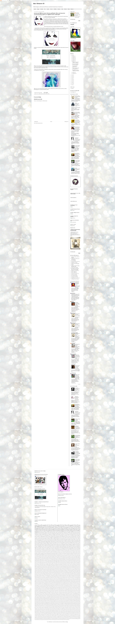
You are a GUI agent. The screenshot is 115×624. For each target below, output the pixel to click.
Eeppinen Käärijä (54, 554)
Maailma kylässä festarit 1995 (50, 571)
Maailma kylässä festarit (44, 571)
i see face (57, 600)
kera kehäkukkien (52, 604)
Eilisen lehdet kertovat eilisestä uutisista (74, 554)
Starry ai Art (57, 586)
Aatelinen (79, 551)
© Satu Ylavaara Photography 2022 (50, 537)
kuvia (49, 606)
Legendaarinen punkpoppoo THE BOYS (50, 569)
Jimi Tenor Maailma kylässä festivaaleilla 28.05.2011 (40, 562)
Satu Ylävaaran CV (38, 3)
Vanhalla (71, 593)
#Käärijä (68, 549)
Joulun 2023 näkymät (60, 562)
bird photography (47, 535)
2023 (72, 76)
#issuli (76, 550)
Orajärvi (57, 541)
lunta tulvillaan (62, 607)
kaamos (40, 532)
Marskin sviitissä (58, 572)
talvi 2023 (71, 614)
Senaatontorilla (45, 585)
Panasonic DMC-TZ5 (42, 578)
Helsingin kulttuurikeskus (46, 558)
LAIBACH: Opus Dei (64, 568)
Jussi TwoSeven (58, 563)
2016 (72, 84)
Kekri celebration (63, 565)
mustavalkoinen (66, 528)
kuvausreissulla (46, 606)
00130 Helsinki (55, 551)
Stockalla (67, 586)
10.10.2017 (58, 551)
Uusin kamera (78, 543)
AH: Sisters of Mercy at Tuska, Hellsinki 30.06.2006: (77, 146)
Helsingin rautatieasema (65, 558)
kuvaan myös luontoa (43, 606)
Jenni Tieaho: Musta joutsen (61, 561)
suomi (47, 527)
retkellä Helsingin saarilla (69, 611)
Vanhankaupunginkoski (75, 593)
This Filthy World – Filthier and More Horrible (59, 590)
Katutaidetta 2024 (40, 565)
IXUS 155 (43, 539)
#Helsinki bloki (73, 343)
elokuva (49, 597)
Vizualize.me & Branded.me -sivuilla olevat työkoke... (75, 62)
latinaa (74, 606)
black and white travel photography (61, 544)
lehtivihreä (76, 606)
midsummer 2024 (78, 608)
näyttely (47, 536)
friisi (79, 597)
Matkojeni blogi (73, 364)
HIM (76, 556)
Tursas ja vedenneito (65, 591)
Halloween (52, 538)
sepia (68, 612)
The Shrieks (67, 589)
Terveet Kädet (40, 589)
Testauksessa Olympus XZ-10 (44, 589)
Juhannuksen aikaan (51, 539)
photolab (75, 546)
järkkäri (62, 528)
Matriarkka (65, 572)
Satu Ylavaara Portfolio (76, 583)
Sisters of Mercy (58, 585)
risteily (37, 612)
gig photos (63, 535)
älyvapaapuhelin (67, 619)
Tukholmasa (47, 591)
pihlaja (35, 547)
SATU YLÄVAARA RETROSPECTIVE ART (71, 534)
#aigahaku (36, 550)
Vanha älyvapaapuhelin (67, 593)
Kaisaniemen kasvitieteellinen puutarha (68, 563)
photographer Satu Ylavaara (69, 527)
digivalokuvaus (41, 597)
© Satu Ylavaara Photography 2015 (51, 529)
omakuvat (44, 93)
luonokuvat (74, 607)
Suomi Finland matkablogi (74, 332)
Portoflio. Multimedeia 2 (74, 272)
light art (35, 607)
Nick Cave (41, 575)
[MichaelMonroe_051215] (61, 498)
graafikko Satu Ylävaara (65, 598)
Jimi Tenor (70, 561)
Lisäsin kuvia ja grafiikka (71, 569)
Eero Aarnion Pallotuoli (67, 554)
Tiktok (36, 535)
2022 (72, 77)
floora (76, 544)
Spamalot (39, 586)
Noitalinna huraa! (41, 576)
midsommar (67, 608)
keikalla (43, 532)
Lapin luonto (55, 540)
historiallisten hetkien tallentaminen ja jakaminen (73, 599)
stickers (60, 613)
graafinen (69, 598)
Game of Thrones (42, 556)
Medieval (68, 572)
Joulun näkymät (65, 562)
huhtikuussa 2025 (49, 600)
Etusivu (51, 121)
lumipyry (54, 607)
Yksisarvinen (49, 544)
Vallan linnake (40, 593)
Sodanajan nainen (68, 585)
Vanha (63, 593)
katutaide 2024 (39, 603)
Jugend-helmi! (72, 562)
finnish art (70, 597)
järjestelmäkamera (37, 529)
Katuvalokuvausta (44, 565)
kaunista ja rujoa (59, 603)
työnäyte (48, 93)
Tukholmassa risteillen (52, 591)
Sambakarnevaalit (36, 583)
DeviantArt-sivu (78, 553)
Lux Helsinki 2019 (68, 570)
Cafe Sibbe (60, 553)
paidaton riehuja (66, 546)
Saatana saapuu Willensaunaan (64, 582)
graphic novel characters (46, 599)
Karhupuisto (74, 564)
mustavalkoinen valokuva (54, 532)
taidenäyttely (57, 536)
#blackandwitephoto (39, 550)
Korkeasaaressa (46, 534)
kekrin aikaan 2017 (48, 604)
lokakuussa (43, 607)
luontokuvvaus (44, 529)
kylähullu (56, 606)
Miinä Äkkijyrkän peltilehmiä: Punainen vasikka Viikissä (77, 154)
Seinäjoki (42, 543)
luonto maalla (39, 608)
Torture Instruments (44, 591)
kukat (64, 605)
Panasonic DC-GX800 (37, 578)
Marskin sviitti (62, 572)
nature (70, 528)
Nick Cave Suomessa (67, 575)
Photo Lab (55, 579)
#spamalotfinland (56, 537)
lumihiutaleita (50, 607)
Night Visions (70, 575)
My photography (43, 541)
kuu (48, 532)
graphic (76, 598)
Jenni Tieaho (47, 539)
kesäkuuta (73, 58)
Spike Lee (45, 586)
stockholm (68, 532)
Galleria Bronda (38, 556)
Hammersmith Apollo (51, 557)
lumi (50, 532)
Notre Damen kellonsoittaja (62, 576)
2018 (72, 82)
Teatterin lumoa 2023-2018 (74, 276)
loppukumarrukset (46, 607)
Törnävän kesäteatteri (40, 535)
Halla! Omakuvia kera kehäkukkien (38, 557)
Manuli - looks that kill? (49, 572)
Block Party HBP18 (47, 553)
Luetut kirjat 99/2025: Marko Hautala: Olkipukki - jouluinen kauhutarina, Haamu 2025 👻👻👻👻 (75, 304)
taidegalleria (58, 614)
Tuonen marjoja (58, 591)
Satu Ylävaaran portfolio (65, 584)
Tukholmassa (62, 543)
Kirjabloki (72, 301)
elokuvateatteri (52, 597)
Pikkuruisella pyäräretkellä (76, 579)
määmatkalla (57, 546)
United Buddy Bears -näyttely (50, 592)
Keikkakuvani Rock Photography (75, 263)
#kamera (35, 551)
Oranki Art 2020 (67, 541)
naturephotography (61, 546)
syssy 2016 (50, 614)
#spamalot (49, 551)
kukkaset (79, 535)
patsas (72, 546)
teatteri (67, 536)
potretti (43, 611)
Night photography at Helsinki (49, 541)
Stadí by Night (51, 586)
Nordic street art (45, 576)
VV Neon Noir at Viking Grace (74, 592)
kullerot (68, 605)
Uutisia (66, 592)
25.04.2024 (73, 551)
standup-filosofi (49, 613)
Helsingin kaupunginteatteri (57, 538)
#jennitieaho (78, 550)
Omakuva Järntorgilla (62, 577)
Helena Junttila (67, 557)
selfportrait (65, 532)
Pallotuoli (79, 577)
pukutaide (51, 611)
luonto (41, 529)
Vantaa (79, 593)
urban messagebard (66, 615)
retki (73, 611)
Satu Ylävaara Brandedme (44, 584)
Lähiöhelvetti (72, 540)
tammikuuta (73, 73)
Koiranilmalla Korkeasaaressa (40, 540)
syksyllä (47, 614)
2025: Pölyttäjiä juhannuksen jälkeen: (77, 120)
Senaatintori (45, 543)
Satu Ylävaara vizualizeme (60, 584)
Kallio (66, 539)
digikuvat (38, 597)
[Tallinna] (71, 213)
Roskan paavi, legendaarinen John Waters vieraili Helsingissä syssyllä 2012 (77, 389)
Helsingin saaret (69, 558)
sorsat (42, 613)
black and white (77, 528)
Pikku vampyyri (71, 579)
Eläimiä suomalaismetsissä (50, 555)
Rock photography (73, 373)
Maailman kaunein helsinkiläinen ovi (65, 571)
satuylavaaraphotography (61, 612)
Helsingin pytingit (60, 558)
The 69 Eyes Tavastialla (50, 589)
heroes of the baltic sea (61, 599)
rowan (39, 612)
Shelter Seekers (49, 585)
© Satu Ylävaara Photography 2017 (53, 619)
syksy (45, 614)
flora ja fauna (51, 535)
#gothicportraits (53, 550)
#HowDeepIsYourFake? (65, 549)
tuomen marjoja (59, 615)
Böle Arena (57, 553)
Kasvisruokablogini (73, 260)
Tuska (68, 591)
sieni (71, 612)
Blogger (67, 621)
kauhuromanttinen (55, 603)
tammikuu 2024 (63, 536)
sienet (69, 612)
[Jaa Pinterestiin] (47, 92)
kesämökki (75, 535)
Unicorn (74, 543)
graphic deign (79, 598)
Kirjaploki (72, 264)
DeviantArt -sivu (67, 533)
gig (60, 535)
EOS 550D (48, 554)
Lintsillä (68, 569)
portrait (38, 547)
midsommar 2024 (70, 608)
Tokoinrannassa (72, 590)
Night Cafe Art (51, 534)
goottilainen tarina (55, 598)
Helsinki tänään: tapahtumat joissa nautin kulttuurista (75, 259)
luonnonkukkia (66, 607)
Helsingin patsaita (51, 558)
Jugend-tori (75, 562)
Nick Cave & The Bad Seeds (45, 575)
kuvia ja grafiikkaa (52, 606)
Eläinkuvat (55, 555)
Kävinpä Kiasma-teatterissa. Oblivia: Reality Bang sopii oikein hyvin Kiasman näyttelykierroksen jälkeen (75, 295)
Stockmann (69, 586)
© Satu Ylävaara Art (70, 618)
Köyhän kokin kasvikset (59, 568)
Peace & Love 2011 (70, 578)
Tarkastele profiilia (77, 17)
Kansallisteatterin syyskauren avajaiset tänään (68, 564)
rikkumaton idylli (78, 611)
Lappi (42, 528)
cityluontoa (67, 544)
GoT (66, 556)
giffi (45, 598)
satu (57, 612)
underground (62, 615)
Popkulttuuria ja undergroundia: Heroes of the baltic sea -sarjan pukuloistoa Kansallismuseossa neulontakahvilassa (75, 428)
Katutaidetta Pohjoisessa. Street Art (75, 261)
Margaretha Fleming (54, 572)
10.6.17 (60, 551)
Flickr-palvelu (36, 534)
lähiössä (54, 608)
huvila (52, 600)
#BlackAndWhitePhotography (59, 549)
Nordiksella (48, 576)
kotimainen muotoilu (58, 605)
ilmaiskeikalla (71, 600)
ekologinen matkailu (46, 597)
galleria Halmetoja (36, 598)
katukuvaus (36, 603)
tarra (73, 614)
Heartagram (64, 557)
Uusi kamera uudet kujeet (62, 592)
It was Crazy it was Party (44, 561)
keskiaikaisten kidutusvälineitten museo (62, 604)
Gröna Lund (42, 538)
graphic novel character (41, 599)
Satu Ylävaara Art (40, 584)
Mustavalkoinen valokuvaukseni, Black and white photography (75, 269)
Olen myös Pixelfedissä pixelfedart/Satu (74, 66)
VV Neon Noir (68, 592)
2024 (60, 533)
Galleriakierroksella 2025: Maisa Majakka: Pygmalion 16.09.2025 (77, 113)
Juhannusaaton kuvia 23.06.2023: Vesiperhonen (46, 563)
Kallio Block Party (53, 564)
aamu (52, 544)
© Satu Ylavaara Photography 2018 (61, 529)
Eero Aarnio (63, 554)
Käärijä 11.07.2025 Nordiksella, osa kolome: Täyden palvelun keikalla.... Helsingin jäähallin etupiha (77, 376)
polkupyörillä (36, 611)
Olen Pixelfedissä (46, 577)
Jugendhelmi (78, 562)
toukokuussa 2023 (49, 615)
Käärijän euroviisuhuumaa (44, 568)
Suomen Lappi (78, 534)
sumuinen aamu (58, 547)
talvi (60, 536)
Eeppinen (51, 554)
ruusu (44, 612)
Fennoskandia (62, 555)
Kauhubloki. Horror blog (74, 262)
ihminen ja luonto (63, 600)
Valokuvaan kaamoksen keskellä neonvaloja (39, 544)
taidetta (63, 614)
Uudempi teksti (36, 121)
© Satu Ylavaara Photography (40, 525)
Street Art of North (73, 586)
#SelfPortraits (78, 549)
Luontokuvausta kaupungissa (60, 570)
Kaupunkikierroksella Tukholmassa (54, 565)
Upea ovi (58, 592)
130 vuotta (63, 551)
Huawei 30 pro (78, 538)
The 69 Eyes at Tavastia (55, 589)
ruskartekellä (42, 612)
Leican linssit (56, 569)
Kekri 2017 (60, 565)
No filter (79, 575)
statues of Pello (54, 547)
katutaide (67, 529)
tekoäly (46, 93)
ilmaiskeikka (74, 600)
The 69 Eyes (58, 543)
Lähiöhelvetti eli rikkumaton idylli (74, 570)
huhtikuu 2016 (42, 600)
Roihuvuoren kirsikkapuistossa (45, 582)
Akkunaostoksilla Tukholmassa (73, 537)
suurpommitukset (43, 614)
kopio (51, 605)
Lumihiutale (47, 570)
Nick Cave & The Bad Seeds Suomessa (52, 575)
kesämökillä (72, 535)
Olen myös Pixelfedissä (50, 577)
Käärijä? (40, 568)
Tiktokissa (69, 590)
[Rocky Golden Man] (73, 222)
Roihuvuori (50, 582)
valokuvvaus (36, 548)
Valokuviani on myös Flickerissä (59, 593)
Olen (43, 577)
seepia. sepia (66, 612)
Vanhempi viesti (66, 121)
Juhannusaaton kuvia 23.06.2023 (38, 563)
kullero (66, 605)
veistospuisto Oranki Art (48, 548)
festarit (62, 597)
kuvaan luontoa (38, 606)
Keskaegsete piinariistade (77, 565)
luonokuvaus (77, 607)
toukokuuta (73, 59)
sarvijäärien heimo (55, 612)
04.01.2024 (60, 537)
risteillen (35, 612)
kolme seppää (49, 605)
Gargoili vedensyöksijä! (52, 556)
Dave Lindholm (74, 553)
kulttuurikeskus (71, 605)
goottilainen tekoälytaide (59, 598)
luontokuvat (54, 528)
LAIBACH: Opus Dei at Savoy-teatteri (70, 568)
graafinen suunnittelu (73, 598)
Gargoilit (56, 556)
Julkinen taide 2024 (54, 563)
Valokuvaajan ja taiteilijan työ (48, 593)
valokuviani (78, 547)
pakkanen (70, 546)
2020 (72, 79)
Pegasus (73, 541)
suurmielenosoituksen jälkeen (37, 614)
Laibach (76, 568)
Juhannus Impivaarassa (57, 539)
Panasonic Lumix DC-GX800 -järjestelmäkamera (58, 578)
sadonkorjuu (48, 547)
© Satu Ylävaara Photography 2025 (61, 619)
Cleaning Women (67, 553)
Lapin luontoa (59, 540)
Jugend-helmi (68, 562)
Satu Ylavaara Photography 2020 (38, 542)
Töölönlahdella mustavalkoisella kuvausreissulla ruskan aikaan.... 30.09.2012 (77, 452)
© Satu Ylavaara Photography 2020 (52, 533)
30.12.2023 (76, 551)
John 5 (47, 562)
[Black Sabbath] (37, 514)
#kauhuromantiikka (42, 551)
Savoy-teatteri (76, 584)
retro (75, 611)
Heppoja (74, 538)
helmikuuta (73, 72)
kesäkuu (67, 604)
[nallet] (59, 505)
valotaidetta (39, 548)
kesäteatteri (73, 604)
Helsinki (63, 526)
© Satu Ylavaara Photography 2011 (44, 618)
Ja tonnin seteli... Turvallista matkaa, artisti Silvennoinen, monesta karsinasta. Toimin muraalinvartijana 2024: (75, 357)
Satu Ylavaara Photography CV (70, 583)
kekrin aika (41, 604)
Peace (64, 578)
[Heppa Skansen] (72, 225)
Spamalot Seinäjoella (49, 543)
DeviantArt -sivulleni (72, 533)
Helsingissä (79, 558)
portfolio (52, 536)
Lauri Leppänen (38, 569)
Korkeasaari (52, 540)
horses (35, 600)
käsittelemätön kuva (62, 606)
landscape (68, 606)
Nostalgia (58, 576)
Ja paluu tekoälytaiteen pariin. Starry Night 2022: (77, 169)
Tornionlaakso (39, 591)
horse (79, 599)
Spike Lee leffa (48, 586)
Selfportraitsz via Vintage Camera (40, 585)
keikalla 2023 (66, 603)
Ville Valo (46, 544)
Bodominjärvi (54, 553)
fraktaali (77, 597)
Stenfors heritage (63, 586)
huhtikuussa (45, 600)
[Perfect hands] (72, 210)
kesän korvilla (70, 604)
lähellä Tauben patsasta (49, 608)
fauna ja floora (59, 597)
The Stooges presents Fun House (48, 590)
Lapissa (78, 568)
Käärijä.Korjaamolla (37, 568)
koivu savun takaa (45, 605)
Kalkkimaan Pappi (48, 564)
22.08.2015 (68, 551)
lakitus (65, 606)
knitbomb (42, 605)
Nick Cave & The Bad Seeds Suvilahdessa (60, 575)
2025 (62, 533)
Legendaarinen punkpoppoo (43, 569)
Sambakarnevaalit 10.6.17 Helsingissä (42, 583)
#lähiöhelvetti (45, 551)
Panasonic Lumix (51, 578)
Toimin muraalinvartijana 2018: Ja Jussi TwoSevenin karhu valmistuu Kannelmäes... (75, 104)
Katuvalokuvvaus (74, 539)
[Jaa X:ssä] (45, 92)
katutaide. (42, 603)
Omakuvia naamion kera (67, 577)
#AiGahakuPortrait (53, 549)
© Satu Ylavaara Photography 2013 (51, 618)
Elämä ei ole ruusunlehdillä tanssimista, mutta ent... (75, 64)
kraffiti (62, 605)
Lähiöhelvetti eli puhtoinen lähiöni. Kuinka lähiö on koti (75, 266)
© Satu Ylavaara (43, 537)
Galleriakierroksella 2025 (37, 538)
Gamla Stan (45, 556)
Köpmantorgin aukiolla (53, 568)
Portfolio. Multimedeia (74, 271)
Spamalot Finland (42, 586)
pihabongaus (78, 546)
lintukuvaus (39, 536)
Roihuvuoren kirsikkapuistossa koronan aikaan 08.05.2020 (77, 397)
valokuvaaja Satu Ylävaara (56, 526)
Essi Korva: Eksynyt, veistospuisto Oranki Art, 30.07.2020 (77, 161)
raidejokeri (62, 611)
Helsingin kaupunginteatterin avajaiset (39, 558)
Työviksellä (71, 591)
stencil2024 (57, 613)
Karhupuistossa (78, 564)
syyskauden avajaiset (54, 614)
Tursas (61, 591)
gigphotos (51, 598)
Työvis (73, 591)
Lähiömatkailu (76, 540)
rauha (64, 611)
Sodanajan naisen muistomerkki (73, 585)
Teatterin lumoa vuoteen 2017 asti (75, 277)
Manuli (45, 572)
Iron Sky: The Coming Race (38, 561)
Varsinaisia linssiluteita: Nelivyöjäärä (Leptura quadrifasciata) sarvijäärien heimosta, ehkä (77, 437)
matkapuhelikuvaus (63, 608)
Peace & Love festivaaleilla (75, 578)
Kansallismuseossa (57, 564)
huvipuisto (55, 600)
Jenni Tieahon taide (66, 561)
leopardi (79, 606)
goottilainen (66, 535)
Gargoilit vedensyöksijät (59, 556)
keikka (35, 604)
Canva (37, 93)
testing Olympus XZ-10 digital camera (41, 615)
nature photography (76, 526)
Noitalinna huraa (36, 576)
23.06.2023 (70, 551)
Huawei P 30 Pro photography (38, 539)
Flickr (79, 533)
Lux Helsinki (65, 570)
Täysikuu (66, 543)
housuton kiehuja (38, 600)
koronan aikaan (54, 605)
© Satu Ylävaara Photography (67, 525)
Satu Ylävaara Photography (49, 583)
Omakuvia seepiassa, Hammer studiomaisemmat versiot (77, 444)
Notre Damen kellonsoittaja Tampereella (70, 576)
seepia (51, 547)
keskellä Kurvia (55, 604)
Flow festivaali (68, 555)
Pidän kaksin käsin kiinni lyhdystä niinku (65, 579)
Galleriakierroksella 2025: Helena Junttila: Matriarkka (77, 96)
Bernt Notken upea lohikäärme (38, 553)
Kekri (77, 539)
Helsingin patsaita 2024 (55, 558)
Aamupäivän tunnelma (66, 537)
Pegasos (70, 541)
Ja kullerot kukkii (49, 561)
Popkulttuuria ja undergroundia (75, 270)
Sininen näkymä (54, 585)
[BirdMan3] (36, 521)
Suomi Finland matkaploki (74, 275)
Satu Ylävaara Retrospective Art (75, 273)
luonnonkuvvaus (36, 546)
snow (79, 612)
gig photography (48, 598)
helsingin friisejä (56, 599)
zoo (59, 548)
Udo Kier (72, 543)
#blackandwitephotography (45, 550)
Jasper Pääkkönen (56, 561)
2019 (72, 81)
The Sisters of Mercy (71, 589)
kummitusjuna (74, 605)
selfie (62, 532)
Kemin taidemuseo (67, 565)
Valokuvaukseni (53, 593)
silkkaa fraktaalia (74, 612)
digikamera (70, 544)
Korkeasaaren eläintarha (47, 540)
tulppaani (56, 615)
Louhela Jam (36, 570)
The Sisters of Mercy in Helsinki (38, 590)
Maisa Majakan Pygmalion (72, 571)
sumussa (70, 613)
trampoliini (53, 615)
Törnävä (68, 543)
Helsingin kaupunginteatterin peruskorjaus (65, 538)
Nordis (51, 576)
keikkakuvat (46, 532)
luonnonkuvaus (70, 607)
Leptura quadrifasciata (60, 569)
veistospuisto (43, 548)
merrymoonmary (60, 621)
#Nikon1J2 (71, 549)
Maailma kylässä (39, 571)
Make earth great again (41, 572)
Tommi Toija (75, 590)
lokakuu (40, 607)
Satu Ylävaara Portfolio (54, 584)
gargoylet (42, 598)
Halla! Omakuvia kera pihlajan (45, 557)
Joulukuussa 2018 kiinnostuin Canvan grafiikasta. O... (75, 68)
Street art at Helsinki (78, 586)
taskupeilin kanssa (76, 614)
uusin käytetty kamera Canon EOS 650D (76, 536)
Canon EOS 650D (68, 526)
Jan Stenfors (52, 561)
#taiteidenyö (51, 551)
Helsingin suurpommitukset (75, 558)
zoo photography (62, 548)
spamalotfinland (45, 613)
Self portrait (59, 528)
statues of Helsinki (53, 613)
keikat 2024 (76, 603)
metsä (46, 546)
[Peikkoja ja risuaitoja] (61, 495)
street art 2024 (62, 613)
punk (56, 611)
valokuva (75, 547)
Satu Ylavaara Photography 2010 (56, 583)
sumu (54, 536)
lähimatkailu (40, 546)
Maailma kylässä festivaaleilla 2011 (57, 571)
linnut (37, 607)
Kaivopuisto (38, 564)
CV (64, 533)
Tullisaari (55, 591)
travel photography (71, 547)
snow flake (36, 613)
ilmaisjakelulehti (67, 600)
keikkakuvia (38, 604)
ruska (45, 547)
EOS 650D (77, 533)
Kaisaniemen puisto (75, 563)
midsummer (74, 608)
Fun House (75, 555)
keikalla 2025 (72, 603)
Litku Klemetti (76, 569)
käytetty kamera (76, 529)
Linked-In (72, 88)
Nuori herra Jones (40, 577)
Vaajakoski (79, 592)
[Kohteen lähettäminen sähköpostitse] (44, 92)
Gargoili (48, 556)
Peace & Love (67, 578)
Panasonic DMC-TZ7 (47, 578)
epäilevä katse (55, 597)
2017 (72, 83)
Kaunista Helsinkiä (49, 565)
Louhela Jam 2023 (39, 570)
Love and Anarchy (43, 570)
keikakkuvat (63, 603)
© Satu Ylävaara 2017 (65, 618)
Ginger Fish (64, 556)
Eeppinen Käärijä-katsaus (58, 554)
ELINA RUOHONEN (37, 554)
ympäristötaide (56, 548)
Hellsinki (43, 534)
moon (51, 546)
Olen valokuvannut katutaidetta (56, 577)
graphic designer (36, 599)
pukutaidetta (54, 611)
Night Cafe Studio (56, 534)
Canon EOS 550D (63, 553)
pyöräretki (59, 611)
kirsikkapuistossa (36, 605)
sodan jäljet (39, 613)
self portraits (59, 532)
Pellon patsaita (78, 541)
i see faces (60, 600)
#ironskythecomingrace (67, 550)
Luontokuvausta (68, 540)
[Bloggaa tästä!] (44, 92)
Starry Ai (55, 586)
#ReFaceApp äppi (74, 549)
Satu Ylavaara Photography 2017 (54, 542)
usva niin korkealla (71, 615)
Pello (75, 541)
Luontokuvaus (46, 528)
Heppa (72, 538)
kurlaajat (78, 605)
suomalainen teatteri (74, 613)
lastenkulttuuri (71, 606)
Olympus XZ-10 (63, 534)
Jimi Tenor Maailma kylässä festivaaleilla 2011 (76, 561)
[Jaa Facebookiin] (46, 92)
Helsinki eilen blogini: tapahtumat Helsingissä (75, 257)
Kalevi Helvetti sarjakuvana (43, 564)
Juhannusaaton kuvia (62, 539)
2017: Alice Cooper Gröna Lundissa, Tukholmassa (77, 366)
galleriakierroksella (37, 532)
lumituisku (56, 607)
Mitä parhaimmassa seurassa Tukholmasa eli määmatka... (75, 70)
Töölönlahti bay (45, 592)
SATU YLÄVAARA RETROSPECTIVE (56, 582)
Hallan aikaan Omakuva (47, 538)
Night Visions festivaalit (75, 575)
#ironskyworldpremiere (72, 550)
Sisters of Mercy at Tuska (63, 585)
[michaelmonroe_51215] (38, 503)
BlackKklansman (43, 553)
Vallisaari (43, 593)
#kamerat (38, 551)
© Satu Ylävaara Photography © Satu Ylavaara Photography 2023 (43, 619)
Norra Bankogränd (54, 576)
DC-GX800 (71, 553)
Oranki (60, 541)
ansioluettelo (55, 544)
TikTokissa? (66, 590)
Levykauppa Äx (64, 569)
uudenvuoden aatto (75, 615)
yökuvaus (36, 537)
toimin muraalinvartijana (73, 532)
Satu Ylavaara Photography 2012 (46, 542)
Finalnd (65, 555)
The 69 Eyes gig (59, 589)
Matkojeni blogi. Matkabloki (74, 267)
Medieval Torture (71, 572)
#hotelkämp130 (62, 550)
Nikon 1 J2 (54, 541)
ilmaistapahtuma (78, 600)
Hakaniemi (79, 556)
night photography (43, 536)
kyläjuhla (59, 606)
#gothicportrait (49, 550)
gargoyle (40, 598)
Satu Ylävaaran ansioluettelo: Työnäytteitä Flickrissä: (77, 138)
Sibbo (51, 585)
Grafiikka (40, 93)
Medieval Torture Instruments (77, 572)
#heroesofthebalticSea (58, 550)
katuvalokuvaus (50, 603)
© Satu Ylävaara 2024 (48, 549)
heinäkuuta (73, 57)
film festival (64, 597)
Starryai (60, 586)
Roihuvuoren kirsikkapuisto (39, 582)
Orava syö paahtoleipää (75, 577)
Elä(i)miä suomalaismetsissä (45, 555)
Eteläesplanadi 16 (59, 555)
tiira (46, 615)
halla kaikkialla (52, 599)
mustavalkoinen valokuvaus (54, 527)
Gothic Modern (68, 556)
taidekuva (61, 614)
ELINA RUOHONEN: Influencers (43, 554)
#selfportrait (58, 533)
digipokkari (74, 544)
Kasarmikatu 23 (36, 565)
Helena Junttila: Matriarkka (72, 557)
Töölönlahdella (41, 592)
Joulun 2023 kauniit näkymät (55, 562)
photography (73, 528)
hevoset (69, 535)
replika (66, 611)
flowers (72, 597)
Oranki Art (63, 541)
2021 (72, 78)
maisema (43, 546)
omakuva (42, 93)
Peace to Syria (39, 579)
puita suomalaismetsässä (47, 611)
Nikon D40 (50, 528)
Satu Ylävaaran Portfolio (74, 274)
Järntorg (61, 563)
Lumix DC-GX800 (64, 540)
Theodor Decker (52, 590)
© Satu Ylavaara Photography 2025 (59, 618)
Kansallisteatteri (61, 564)
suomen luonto (78, 613)
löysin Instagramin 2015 (58, 608)
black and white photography (39, 527)
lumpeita (59, 607)
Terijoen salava (54, 543)
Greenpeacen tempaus (73, 556)
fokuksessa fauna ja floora (56, 535)
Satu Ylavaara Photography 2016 (63, 583)
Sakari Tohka (74, 582)
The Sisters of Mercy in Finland (77, 589)
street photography (67, 613)
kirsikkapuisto (78, 604)
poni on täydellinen (40, 611)
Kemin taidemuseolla (72, 565)
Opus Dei (72, 577)
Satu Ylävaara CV (50, 584)
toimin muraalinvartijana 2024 (64, 547)
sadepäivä (47, 612)
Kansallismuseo (69, 539)
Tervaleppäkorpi (36, 589)
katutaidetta (71, 529)
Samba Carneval (78, 582)
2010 (65, 551)
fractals (75, 597)
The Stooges (43, 590)
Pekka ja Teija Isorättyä (43, 579)
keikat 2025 (79, 603)
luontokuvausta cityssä (43, 608)
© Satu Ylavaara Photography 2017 (43, 533)
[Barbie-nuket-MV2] (37, 472)
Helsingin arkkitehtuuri (78, 557)
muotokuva (54, 546)
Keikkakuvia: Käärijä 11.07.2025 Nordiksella (77, 420)
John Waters (50, 562)
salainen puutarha (50, 612)
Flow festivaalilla (72, 555)
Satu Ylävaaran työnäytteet (71, 584)
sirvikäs (77, 612)
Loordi (79, 569)
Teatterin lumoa (73, 293)
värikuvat (53, 548)
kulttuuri (36, 536)
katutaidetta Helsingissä (46, 603)
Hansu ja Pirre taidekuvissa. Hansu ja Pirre (58, 557)
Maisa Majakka (76, 571)
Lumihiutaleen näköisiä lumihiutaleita (53, 570)
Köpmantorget (49, 568)
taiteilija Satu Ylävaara (67, 614)
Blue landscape (51, 553)
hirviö (67, 599)
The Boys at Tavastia (64, 589)
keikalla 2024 (69, 603)
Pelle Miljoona (47, 579)
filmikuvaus (67, 597)
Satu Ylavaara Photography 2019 (61, 542)
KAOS (63, 563)
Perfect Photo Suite (52, 579)
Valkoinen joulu (36, 593)
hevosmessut (65, 599)
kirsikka (75, 604)
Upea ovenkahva (55, 592)
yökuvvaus (39, 537)
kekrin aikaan (43, 604)
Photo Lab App (58, 579)
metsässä (48, 546)
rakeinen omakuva (42, 547)
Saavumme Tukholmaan (70, 582)
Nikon (59, 534)
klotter (39, 605)
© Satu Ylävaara (43, 549)
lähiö (52, 608)
